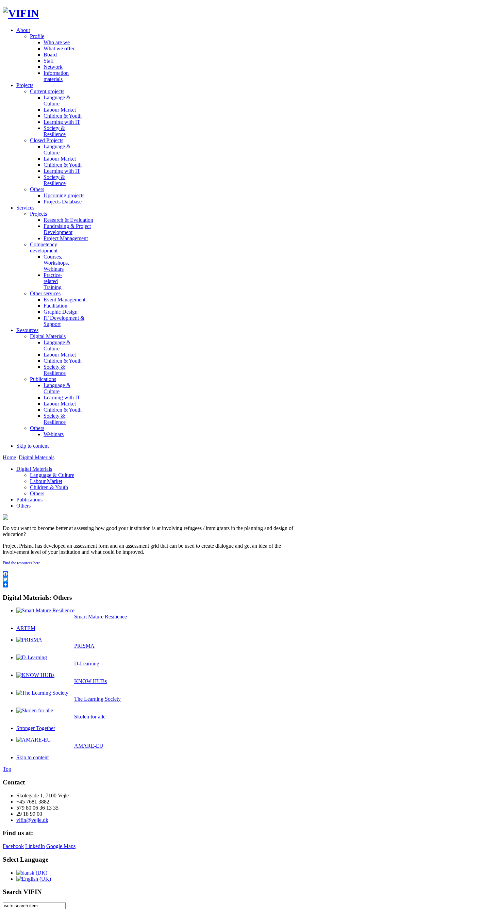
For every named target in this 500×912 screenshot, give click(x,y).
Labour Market (46, 481)
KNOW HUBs (90, 681)
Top (7, 769)
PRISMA (84, 646)
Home (9, 457)
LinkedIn (35, 846)
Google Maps (61, 846)
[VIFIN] (21, 13)
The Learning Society (97, 699)
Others (37, 493)
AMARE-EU (88, 746)
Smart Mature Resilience (100, 616)
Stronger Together (35, 728)
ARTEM (25, 628)
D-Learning (86, 663)
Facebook (13, 846)
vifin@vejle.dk (32, 820)
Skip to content (32, 446)
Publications (29, 499)
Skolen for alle (89, 716)
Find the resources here (21, 563)
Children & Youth (49, 487)
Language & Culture (52, 475)
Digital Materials (36, 457)
